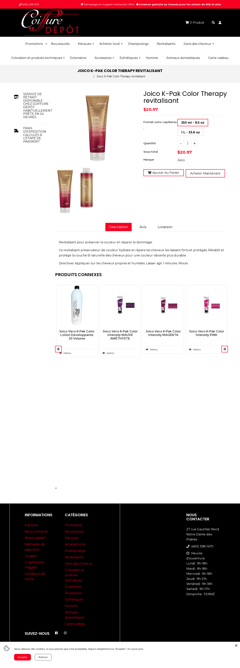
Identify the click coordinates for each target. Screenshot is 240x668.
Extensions (73, 586)
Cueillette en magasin (34, 565)
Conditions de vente (35, 576)
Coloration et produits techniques (74, 575)
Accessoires (73, 593)
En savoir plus (135, 649)
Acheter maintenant (205, 173)
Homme (71, 606)
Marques (71, 538)
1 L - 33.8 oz (190, 132)
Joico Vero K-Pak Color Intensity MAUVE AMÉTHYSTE (120, 335)
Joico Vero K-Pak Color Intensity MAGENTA (163, 333)
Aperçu (67, 353)
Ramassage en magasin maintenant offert (108, 4)
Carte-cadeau (75, 624)
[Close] (236, 645)
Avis (143, 227)
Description (118, 227)
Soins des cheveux (78, 563)
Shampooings (75, 551)
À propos (31, 525)
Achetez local (75, 544)
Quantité (149, 143)
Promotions (73, 525)
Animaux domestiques (74, 614)
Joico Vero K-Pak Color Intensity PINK (206, 333)
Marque (148, 159)
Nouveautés (74, 531)
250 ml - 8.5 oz (192, 122)
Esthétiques (74, 599)
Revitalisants (74, 557)
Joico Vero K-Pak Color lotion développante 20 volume (76, 335)
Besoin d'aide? (35, 538)
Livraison (165, 227)
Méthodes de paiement (35, 547)
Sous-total (150, 151)
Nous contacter (36, 531)
